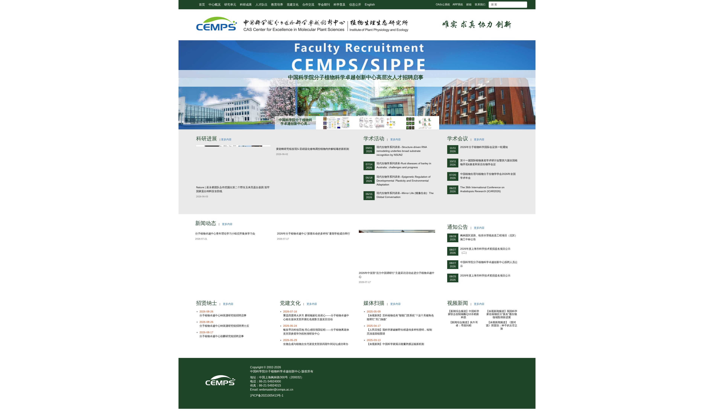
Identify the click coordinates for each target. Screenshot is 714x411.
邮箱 (469, 4)
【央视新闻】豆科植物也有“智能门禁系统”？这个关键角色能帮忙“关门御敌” (400, 315)
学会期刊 (324, 4)
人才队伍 (261, 4)
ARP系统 (458, 4)
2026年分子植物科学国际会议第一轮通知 (484, 147)
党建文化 (293, 4)
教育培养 (277, 4)
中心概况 (215, 4)
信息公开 (355, 4)
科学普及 (339, 4)
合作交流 (308, 4)
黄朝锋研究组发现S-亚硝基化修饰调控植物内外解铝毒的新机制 (312, 187)
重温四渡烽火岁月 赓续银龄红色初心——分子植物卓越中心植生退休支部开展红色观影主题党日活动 (316, 315)
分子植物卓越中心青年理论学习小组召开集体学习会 (225, 272)
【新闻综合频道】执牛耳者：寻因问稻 (463, 362)
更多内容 (226, 139)
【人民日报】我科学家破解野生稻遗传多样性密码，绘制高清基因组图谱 (399, 329)
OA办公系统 (443, 4)
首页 (202, 4)
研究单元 (230, 4)
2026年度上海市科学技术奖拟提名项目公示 (485, 275)
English (370, 4)
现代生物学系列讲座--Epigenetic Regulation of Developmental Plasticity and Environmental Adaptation (403, 180)
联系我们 (480, 4)
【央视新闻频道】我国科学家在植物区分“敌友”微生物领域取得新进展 (501, 333)
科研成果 (246, 4)
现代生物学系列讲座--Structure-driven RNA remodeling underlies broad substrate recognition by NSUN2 (402, 151)
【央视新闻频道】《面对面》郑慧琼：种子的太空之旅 (501, 363)
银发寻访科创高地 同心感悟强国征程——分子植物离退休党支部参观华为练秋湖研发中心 (316, 329)
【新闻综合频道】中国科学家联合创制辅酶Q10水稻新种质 (463, 333)
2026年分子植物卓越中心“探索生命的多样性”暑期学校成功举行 (313, 272)
